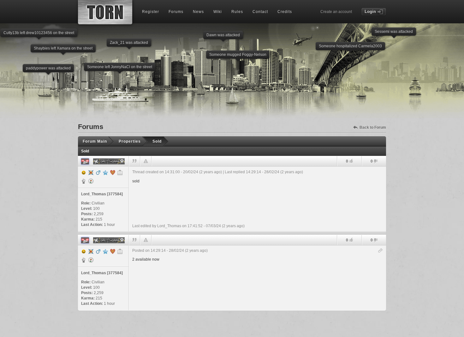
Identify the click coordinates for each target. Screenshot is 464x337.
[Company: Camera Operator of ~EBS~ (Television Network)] (119, 172)
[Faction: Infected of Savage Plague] (83, 181)
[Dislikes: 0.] (376, 161)
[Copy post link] (380, 251)
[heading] (257, 199)
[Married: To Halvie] (112, 172)
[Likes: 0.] (351, 161)
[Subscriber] (105, 172)
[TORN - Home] (105, 12)
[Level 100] (90, 172)
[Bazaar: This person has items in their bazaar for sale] (90, 181)
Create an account (336, 11)
